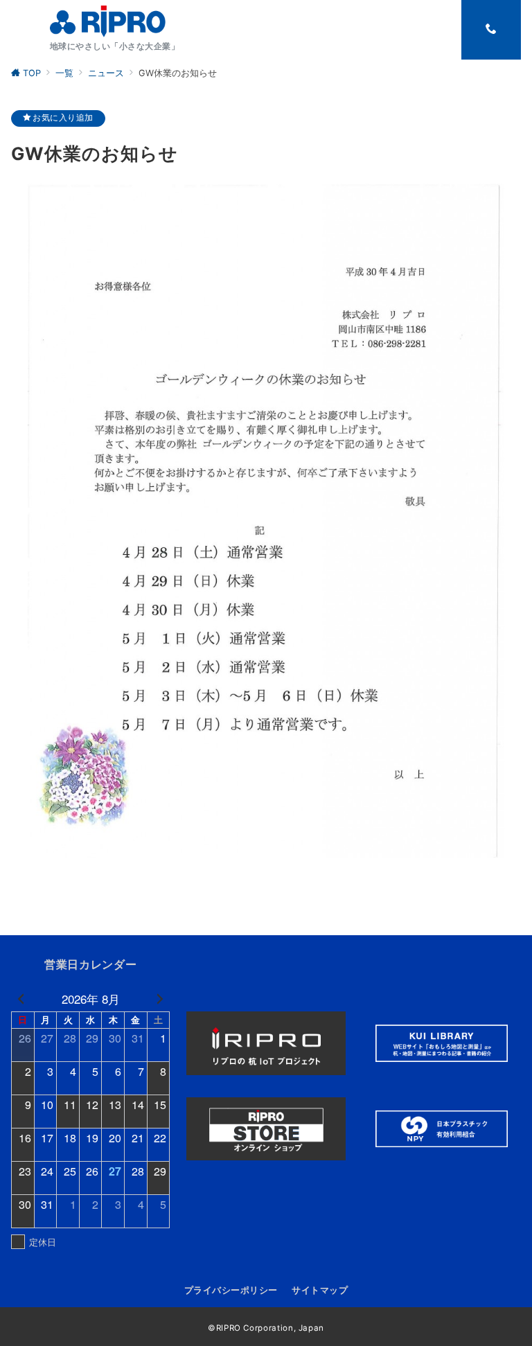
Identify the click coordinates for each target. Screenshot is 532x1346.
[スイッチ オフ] (491, 30)
